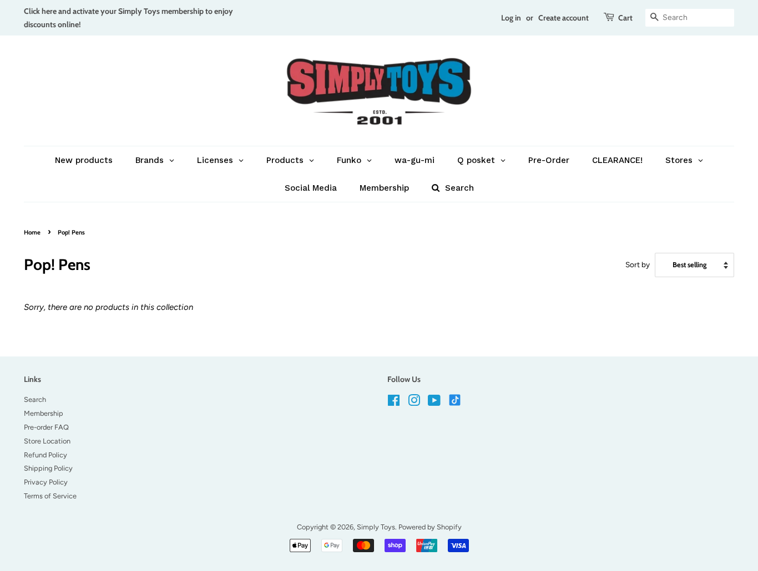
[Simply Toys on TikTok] (455, 399)
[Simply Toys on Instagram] (414, 403)
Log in (511, 17)
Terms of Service (50, 496)
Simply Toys (376, 527)
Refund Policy (45, 455)
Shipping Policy (48, 468)
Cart (625, 17)
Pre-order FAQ (46, 427)
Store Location (47, 441)
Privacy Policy (46, 482)
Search (35, 399)
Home (32, 232)
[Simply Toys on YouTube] (434, 403)
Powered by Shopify (430, 527)
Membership (43, 413)
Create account (563, 17)
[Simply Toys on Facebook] (393, 403)
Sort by (637, 264)
